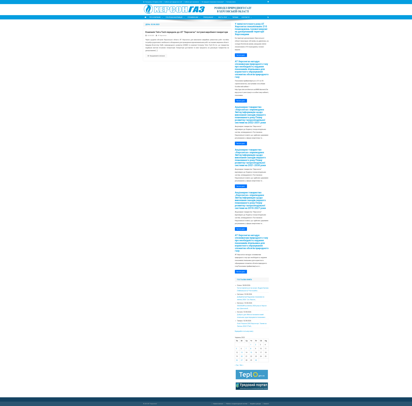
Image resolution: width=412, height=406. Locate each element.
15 (251, 352)
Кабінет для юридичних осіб (173, 2)
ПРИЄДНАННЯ (208, 17)
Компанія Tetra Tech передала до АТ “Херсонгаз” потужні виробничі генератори (186, 32)
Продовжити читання (157, 56)
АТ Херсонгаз (162, 35)
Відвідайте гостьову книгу (244, 331)
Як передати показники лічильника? (213, 2)
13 (242, 352)
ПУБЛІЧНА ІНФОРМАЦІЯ (174, 17)
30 (256, 360)
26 (237, 360)
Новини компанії (218, 403)
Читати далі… (241, 55)
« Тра (237, 365)
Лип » (241, 365)
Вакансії (266, 403)
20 (242, 356)
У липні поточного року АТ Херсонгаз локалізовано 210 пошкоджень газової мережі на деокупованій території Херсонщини (251, 29)
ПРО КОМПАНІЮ (155, 17)
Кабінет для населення (192, 2)
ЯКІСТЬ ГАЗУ (222, 17)
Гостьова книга (231, 2)
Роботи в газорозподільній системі (236, 403)
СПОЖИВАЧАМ (192, 17)
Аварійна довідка (255, 403)
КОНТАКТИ (245, 17)
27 (242, 360)
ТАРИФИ (235, 17)
